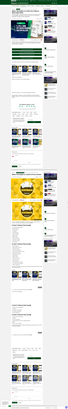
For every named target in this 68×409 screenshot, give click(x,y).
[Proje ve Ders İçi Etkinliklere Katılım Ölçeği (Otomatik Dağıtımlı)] (50, 80)
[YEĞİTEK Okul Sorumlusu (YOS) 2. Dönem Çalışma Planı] (37, 71)
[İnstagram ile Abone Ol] (22, 40)
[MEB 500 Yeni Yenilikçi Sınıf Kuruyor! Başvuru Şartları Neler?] (50, 31)
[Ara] (52, 3)
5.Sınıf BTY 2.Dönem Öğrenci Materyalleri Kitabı (27, 54)
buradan (20, 77)
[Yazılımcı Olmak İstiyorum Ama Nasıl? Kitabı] (37, 143)
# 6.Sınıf (27, 112)
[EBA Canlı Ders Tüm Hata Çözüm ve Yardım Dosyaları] (50, 93)
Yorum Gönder (15, 166)
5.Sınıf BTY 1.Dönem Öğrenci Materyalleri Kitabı (27, 52)
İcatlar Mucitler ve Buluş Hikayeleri (50, 213)
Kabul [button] (9, 406)
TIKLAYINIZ (30, 287)
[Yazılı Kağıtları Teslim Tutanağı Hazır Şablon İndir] (37, 375)
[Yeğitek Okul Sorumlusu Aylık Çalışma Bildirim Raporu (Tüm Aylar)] (17, 71)
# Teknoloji (14, 347)
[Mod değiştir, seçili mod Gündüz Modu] (56, 6)
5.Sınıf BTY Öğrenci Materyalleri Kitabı (27, 49)
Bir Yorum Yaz (15, 383)
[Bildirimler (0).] (67, 207)
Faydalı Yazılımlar (47, 12)
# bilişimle (35, 112)
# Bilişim (31, 112)
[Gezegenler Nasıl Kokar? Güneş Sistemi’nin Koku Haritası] (50, 27)
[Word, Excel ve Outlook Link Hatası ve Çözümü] (50, 89)
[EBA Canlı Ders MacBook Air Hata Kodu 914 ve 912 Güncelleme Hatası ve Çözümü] (50, 97)
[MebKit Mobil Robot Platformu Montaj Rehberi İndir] (16, 143)
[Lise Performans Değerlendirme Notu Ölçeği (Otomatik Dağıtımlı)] (50, 23)
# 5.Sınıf (24, 112)
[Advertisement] (27, 86)
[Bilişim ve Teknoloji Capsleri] (50, 63)
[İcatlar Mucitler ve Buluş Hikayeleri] (50, 47)
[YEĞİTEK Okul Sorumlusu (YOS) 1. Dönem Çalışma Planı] (27, 375)
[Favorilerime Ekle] (41, 40)
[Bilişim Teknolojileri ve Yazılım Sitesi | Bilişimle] (14, 3)
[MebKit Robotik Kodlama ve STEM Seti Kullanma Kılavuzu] (27, 143)
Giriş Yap (20, 166)
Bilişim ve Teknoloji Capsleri (49, 66)
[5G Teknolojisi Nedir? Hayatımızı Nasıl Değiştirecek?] (50, 18)
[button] (54, 3)
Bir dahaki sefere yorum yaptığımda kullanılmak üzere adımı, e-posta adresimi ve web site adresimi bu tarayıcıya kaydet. (27, 164)
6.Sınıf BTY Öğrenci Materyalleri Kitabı (27, 58)
